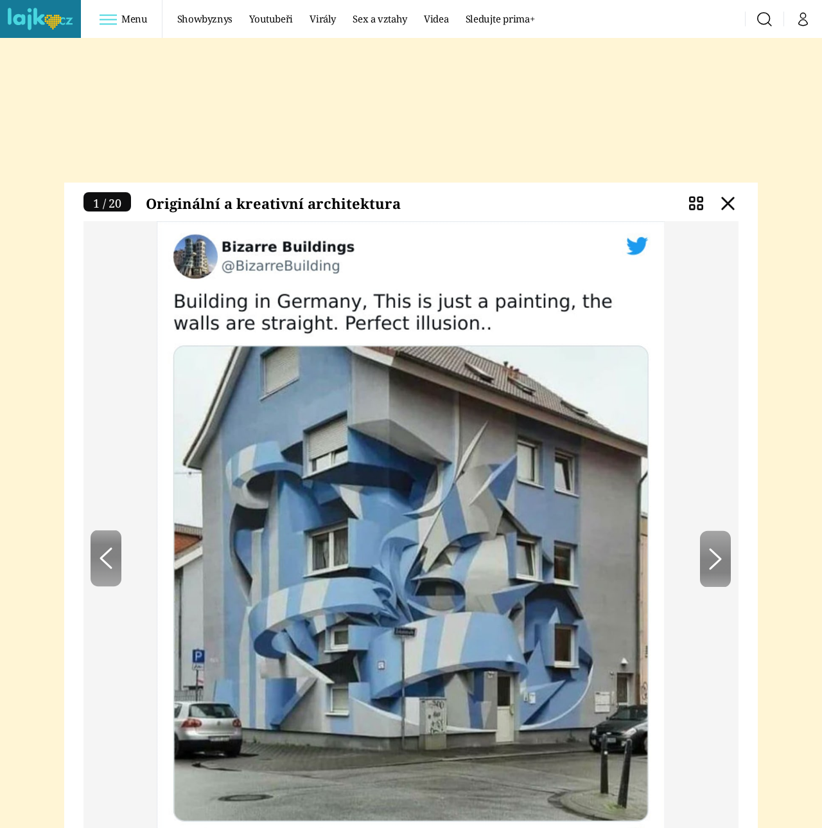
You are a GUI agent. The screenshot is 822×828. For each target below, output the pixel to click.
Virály (323, 18)
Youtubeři (271, 18)
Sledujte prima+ (500, 18)
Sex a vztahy (380, 18)
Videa (436, 18)
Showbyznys (204, 18)
